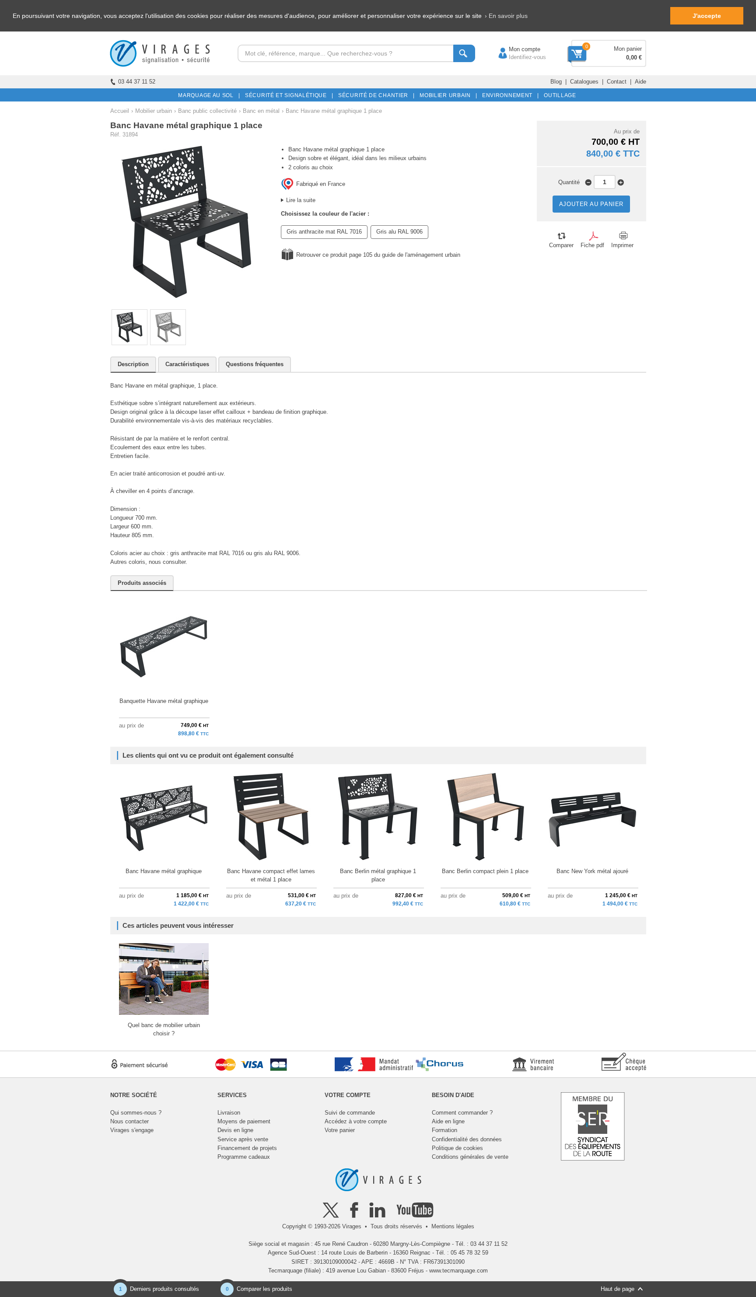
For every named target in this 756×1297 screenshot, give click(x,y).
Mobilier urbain (153, 111)
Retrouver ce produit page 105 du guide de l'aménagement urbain (378, 255)
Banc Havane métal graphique (164, 871)
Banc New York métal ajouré (592, 871)
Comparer (561, 245)
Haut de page (617, 1289)
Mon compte (515, 49)
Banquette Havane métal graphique (163, 701)
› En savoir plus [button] (506, 15)
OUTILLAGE (558, 95)
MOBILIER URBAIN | (446, 95)
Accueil (119, 111)
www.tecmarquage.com (458, 1270)
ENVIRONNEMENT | (509, 95)
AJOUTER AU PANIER (591, 204)
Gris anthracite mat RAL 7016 (324, 231)
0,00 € (634, 57)
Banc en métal (261, 111)
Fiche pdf (592, 245)
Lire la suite (300, 200)
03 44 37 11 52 (136, 81)
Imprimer (622, 245)
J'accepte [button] (707, 15)
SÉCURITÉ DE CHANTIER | (375, 95)
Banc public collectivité (207, 111)
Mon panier (628, 48)
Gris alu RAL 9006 (399, 231)
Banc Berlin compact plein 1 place (485, 871)
